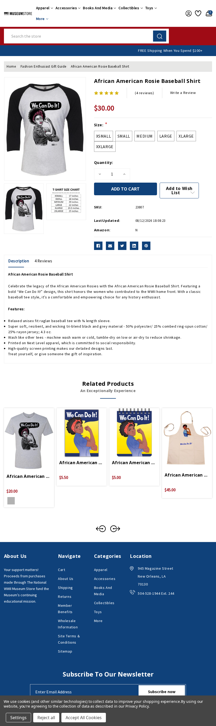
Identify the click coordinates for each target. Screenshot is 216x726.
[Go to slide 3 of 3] (101, 528)
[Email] (110, 246)
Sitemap (65, 651)
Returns (64, 596)
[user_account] (187, 13)
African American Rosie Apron (187, 475)
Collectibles (129, 8)
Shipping (65, 587)
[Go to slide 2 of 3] (115, 528)
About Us (65, 578)
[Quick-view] (22, 437)
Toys (149, 8)
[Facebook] (98, 246)
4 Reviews (43, 260)
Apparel (43, 8)
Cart (61, 569)
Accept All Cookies (84, 717)
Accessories (66, 8)
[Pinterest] (146, 246)
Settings (18, 717)
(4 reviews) (144, 93)
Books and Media (97, 8)
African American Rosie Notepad (134, 462)
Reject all (46, 717)
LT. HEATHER (11, 500)
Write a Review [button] (183, 92)
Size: (100, 124)
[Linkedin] (134, 246)
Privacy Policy (136, 706)
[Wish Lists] (198, 13)
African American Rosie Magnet (81, 462)
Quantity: (103, 162)
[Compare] (35, 437)
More (40, 18)
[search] (159, 36)
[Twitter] (122, 246)
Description (18, 260)
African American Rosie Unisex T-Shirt (29, 476)
